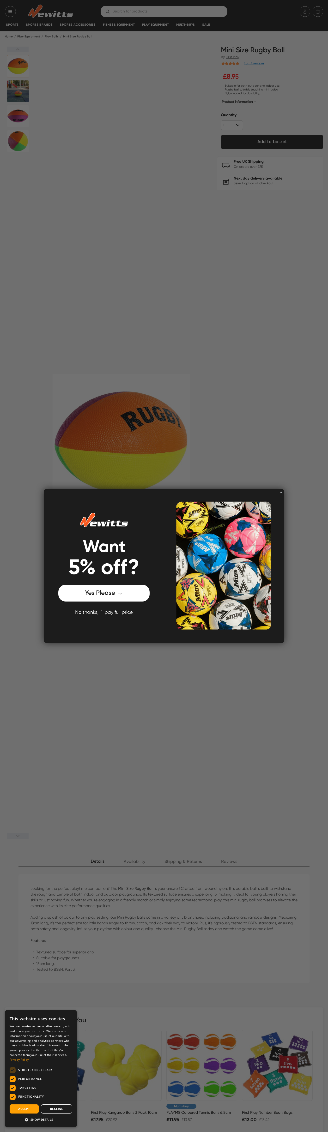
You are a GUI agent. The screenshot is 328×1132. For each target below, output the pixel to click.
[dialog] (41, 1068)
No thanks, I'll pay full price (104, 612)
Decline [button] (56, 1109)
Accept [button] (24, 1109)
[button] (41, 1119)
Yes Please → (104, 593)
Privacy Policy (19, 1060)
